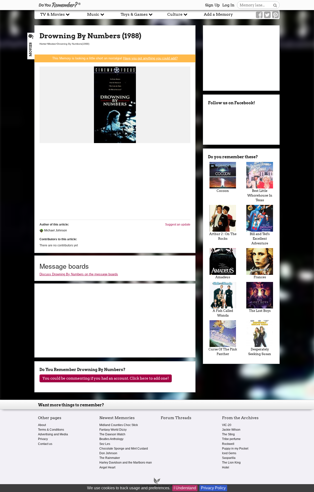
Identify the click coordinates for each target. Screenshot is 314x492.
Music (93, 14)
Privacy (43, 439)
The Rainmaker (109, 458)
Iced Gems (229, 453)
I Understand (185, 488)
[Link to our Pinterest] (275, 15)
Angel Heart (107, 467)
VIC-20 (226, 425)
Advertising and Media (53, 434)
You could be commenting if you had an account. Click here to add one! (105, 378)
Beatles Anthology (111, 439)
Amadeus (222, 277)
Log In (228, 5)
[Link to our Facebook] (259, 15)
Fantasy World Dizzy (113, 429)
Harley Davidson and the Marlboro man (125, 462)
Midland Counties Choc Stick (118, 425)
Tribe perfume (231, 439)
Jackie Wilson (231, 429)
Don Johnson (108, 453)
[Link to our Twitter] (267, 15)
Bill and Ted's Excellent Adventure (260, 238)
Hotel (225, 467)
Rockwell (228, 444)
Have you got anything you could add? (150, 58)
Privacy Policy (213, 488)
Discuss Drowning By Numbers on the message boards (78, 274)
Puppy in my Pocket (235, 448)
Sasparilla (229, 458)
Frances (260, 277)
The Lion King (231, 462)
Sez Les (104, 444)
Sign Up (212, 5)
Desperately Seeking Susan (259, 351)
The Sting (228, 434)
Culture (175, 14)
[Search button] (275, 5)
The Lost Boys (260, 311)
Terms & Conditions (51, 429)
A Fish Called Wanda (223, 313)
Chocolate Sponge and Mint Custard (123, 448)
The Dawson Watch (112, 434)
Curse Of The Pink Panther (223, 351)
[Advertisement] (114, 181)
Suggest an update (177, 224)
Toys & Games (135, 14)
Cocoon (223, 191)
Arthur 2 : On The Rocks (222, 236)
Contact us (45, 444)
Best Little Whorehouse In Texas (259, 195)
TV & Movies (53, 14)
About (42, 425)
